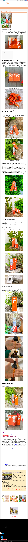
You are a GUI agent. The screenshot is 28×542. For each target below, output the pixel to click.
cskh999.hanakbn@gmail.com (5, 526)
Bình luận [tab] (9, 29)
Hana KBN (6, 464)
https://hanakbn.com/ (4, 527)
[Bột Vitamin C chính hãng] (3, 27)
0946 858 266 (6, 525)
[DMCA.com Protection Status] (13, 541)
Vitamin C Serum (14, 515)
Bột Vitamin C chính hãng (23, 503)
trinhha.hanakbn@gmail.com (21, 0)
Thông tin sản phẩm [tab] (4, 29)
